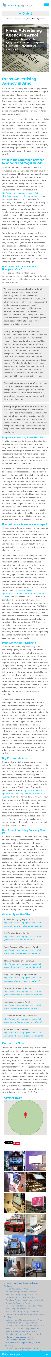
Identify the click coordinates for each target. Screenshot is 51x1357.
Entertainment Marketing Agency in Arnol (24, 1320)
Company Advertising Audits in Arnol (22, 1348)
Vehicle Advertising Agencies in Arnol (22, 1331)
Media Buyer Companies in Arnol (18, 1337)
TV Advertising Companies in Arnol (21, 1291)
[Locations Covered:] (3, 4)
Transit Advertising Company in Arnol (22, 1311)
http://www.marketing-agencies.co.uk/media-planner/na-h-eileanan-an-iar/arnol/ (24, 793)
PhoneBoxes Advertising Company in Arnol (25, 1314)
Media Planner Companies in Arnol (19, 1340)
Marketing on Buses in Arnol (18, 1308)
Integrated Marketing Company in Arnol (21, 1283)
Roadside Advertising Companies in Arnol (24, 1300)
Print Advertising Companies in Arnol (22, 1294)
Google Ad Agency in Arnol (18, 1303)
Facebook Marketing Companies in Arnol (24, 1306)
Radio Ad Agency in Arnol (17, 1289)
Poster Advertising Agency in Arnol (21, 1297)
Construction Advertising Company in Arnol (25, 1325)
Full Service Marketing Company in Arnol (22, 1342)
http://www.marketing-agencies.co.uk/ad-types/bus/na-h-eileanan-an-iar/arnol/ (23, 593)
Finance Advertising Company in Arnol (23, 1328)
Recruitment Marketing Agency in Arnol (23, 1334)
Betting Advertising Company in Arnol (22, 1323)
